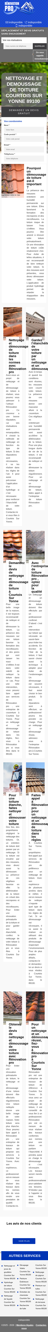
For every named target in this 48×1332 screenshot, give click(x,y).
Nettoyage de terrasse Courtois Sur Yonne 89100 (41, 1304)
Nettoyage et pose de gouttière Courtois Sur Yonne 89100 (9, 1272)
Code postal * (10, 134)
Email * (7, 145)
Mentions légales (24, 1325)
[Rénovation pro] (19, 7)
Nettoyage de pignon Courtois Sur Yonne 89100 (41, 1277)
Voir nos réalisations (12, 40)
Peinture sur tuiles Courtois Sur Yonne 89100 (41, 1290)
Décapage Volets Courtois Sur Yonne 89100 (25, 1270)
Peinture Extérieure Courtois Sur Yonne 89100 (25, 1283)
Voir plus (24, 1241)
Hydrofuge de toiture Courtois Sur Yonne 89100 (9, 1287)
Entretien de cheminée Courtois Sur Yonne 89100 (25, 1297)
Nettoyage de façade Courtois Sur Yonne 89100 (9, 1300)
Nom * (6, 125)
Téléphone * (9, 154)
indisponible (16, 22)
